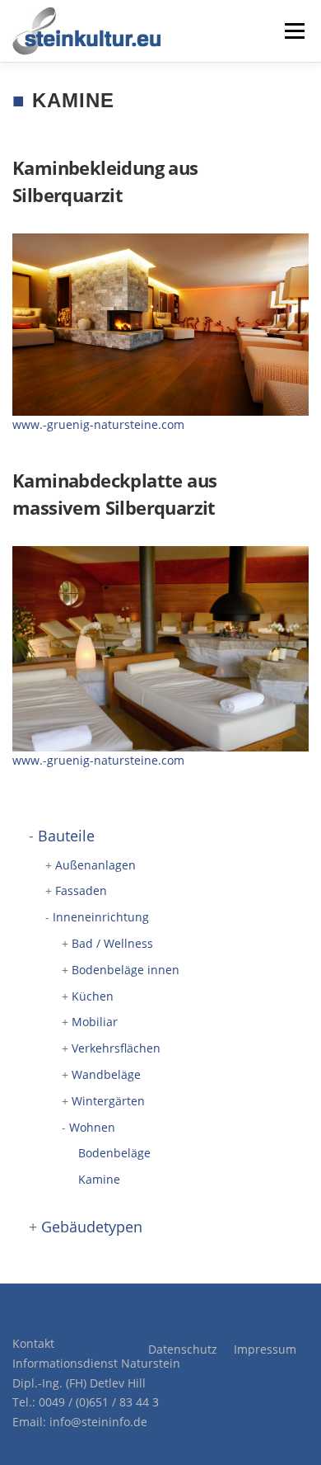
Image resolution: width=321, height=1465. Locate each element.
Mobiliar (95, 1021)
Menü (293, 31)
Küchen (93, 996)
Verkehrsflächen (116, 1048)
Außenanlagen (95, 865)
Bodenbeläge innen (125, 969)
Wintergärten (108, 1101)
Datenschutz (182, 1349)
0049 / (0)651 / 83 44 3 (99, 1402)
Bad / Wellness (112, 943)
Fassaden (81, 890)
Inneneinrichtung (101, 917)
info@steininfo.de (98, 1422)
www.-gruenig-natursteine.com (98, 424)
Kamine (99, 1179)
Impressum (265, 1349)
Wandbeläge (106, 1074)
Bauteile (66, 836)
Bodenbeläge (114, 1153)
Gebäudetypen (91, 1227)
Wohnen (92, 1127)
